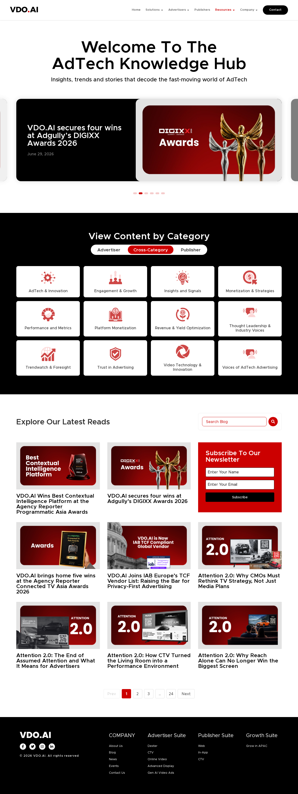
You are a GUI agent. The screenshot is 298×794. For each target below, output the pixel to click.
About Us (116, 746)
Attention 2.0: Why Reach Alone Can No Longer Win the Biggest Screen (238, 660)
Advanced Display (161, 766)
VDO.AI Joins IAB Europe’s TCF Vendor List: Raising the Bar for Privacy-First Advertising (148, 581)
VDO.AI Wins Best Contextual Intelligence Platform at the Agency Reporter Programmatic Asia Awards (55, 503)
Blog (112, 752)
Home (136, 10)
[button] (135, 193)
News (113, 759)
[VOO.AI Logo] (24, 11)
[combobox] (234, 421)
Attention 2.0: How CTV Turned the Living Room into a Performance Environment (149, 660)
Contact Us (117, 772)
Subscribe (240, 497)
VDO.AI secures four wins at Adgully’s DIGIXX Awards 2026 (74, 135)
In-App (203, 752)
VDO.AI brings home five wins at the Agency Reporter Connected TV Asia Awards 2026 (55, 583)
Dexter (152, 746)
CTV (151, 752)
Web (201, 746)
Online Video (157, 759)
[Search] (273, 421)
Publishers (202, 10)
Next (186, 694)
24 (172, 692)
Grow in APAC (256, 746)
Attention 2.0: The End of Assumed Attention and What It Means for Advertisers (55, 660)
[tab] (109, 250)
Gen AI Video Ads (161, 772)
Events (114, 766)
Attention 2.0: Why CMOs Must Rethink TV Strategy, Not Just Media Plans (239, 581)
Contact (275, 10)
